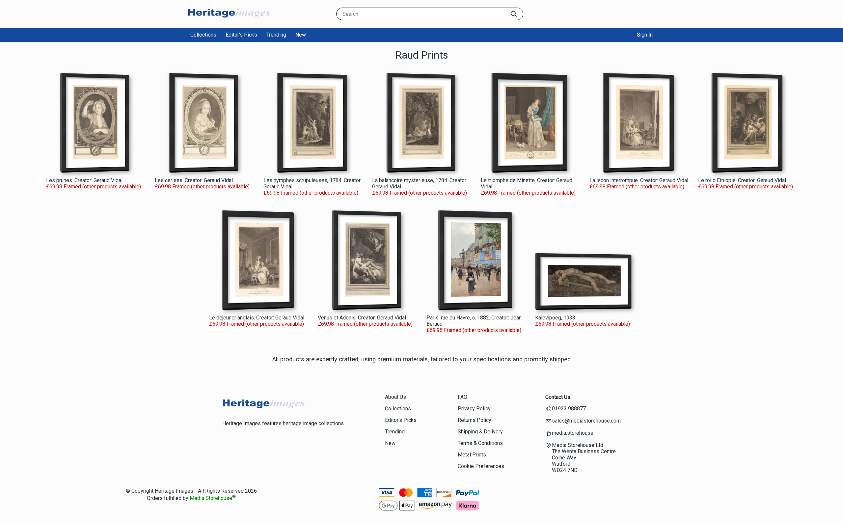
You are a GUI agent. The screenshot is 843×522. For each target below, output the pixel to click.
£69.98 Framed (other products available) (93, 186)
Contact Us (557, 397)
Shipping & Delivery (480, 431)
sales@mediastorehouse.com (586, 421)
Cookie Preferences (481, 466)
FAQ (462, 397)
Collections (203, 35)
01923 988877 (569, 408)
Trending (276, 35)
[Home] (229, 21)
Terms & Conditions (480, 443)
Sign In (645, 35)
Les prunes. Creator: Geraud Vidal (84, 180)
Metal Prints (472, 455)
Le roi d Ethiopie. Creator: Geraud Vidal (742, 180)
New (300, 35)
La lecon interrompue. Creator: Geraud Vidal (638, 180)
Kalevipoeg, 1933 (555, 318)
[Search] (514, 14)
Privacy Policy (474, 408)
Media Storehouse (211, 498)
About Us (395, 397)
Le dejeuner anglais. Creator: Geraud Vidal (256, 318)
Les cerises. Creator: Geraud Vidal (194, 180)
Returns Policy (474, 420)
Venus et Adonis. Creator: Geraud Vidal (362, 318)
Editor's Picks (241, 35)
